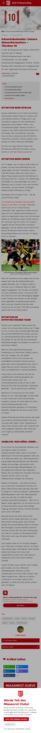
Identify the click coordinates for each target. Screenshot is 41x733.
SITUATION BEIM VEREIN (13, 90)
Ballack (24, 618)
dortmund (32, 618)
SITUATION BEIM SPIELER (13, 87)
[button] (9, 666)
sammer (12, 623)
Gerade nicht (10, 724)
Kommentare (9, 98)
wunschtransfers (22, 623)
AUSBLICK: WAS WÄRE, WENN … (15, 95)
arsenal (17, 618)
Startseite (4, 35)
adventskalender (7, 618)
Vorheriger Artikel (11, 640)
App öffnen (20, 605)
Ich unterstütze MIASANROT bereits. (17, 729)
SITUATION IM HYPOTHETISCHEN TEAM (18, 92)
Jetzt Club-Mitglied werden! (16, 719)
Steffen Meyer (5, 73)
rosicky (5, 623)
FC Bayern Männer (16, 35)
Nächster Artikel (7, 647)
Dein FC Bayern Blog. (22, 3)
